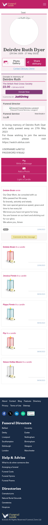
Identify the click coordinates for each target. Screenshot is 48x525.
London (5, 451)
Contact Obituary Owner (24, 69)
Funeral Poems (8, 481)
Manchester (29, 451)
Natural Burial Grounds (11, 498)
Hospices (6, 507)
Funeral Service (11, 114)
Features (27, 401)
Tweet (23, 12)
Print (5, 117)
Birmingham (29, 441)
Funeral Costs (8, 472)
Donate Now (24, 92)
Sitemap (26, 406)
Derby (4, 433)
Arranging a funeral (10, 467)
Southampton (8, 441)
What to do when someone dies (15, 463)
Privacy (5, 406)
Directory (37, 401)
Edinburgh (6, 446)
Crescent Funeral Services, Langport (24, 110)
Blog (20, 401)
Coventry (28, 428)
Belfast (5, 428)
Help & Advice (13, 458)
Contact (12, 401)
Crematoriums (8, 494)
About (4, 401)
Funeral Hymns (8, 476)
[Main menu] (44, 4)
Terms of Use (15, 406)
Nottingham (29, 437)
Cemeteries (6, 503)
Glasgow (28, 446)
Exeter (27, 433)
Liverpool (6, 437)
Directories (11, 489)
